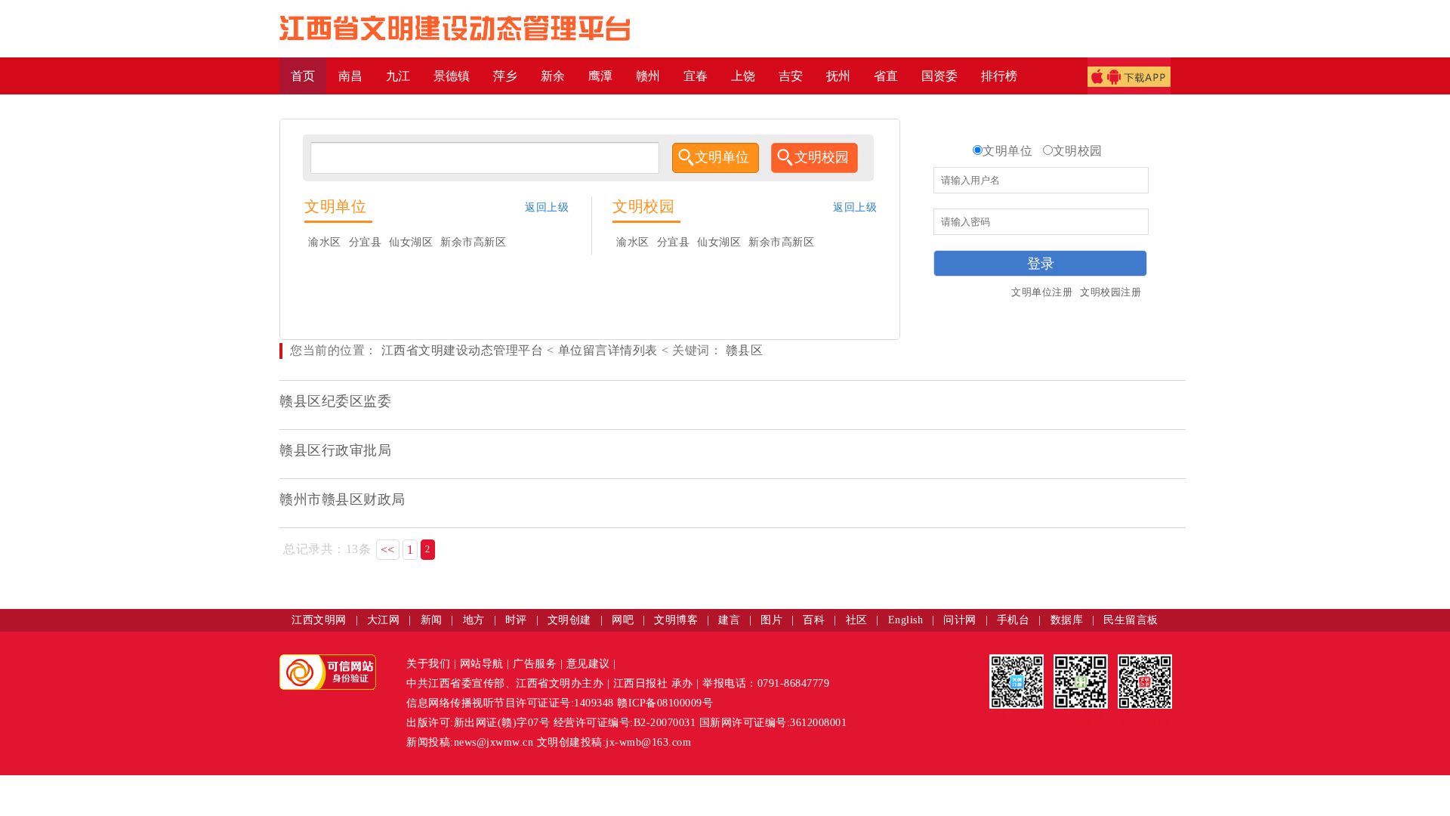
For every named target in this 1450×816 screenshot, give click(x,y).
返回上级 (547, 207)
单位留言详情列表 (608, 350)
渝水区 (324, 242)
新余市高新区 (473, 242)
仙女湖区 (411, 242)
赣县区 (742, 350)
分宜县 (365, 242)
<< (388, 549)
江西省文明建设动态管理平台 (462, 350)
